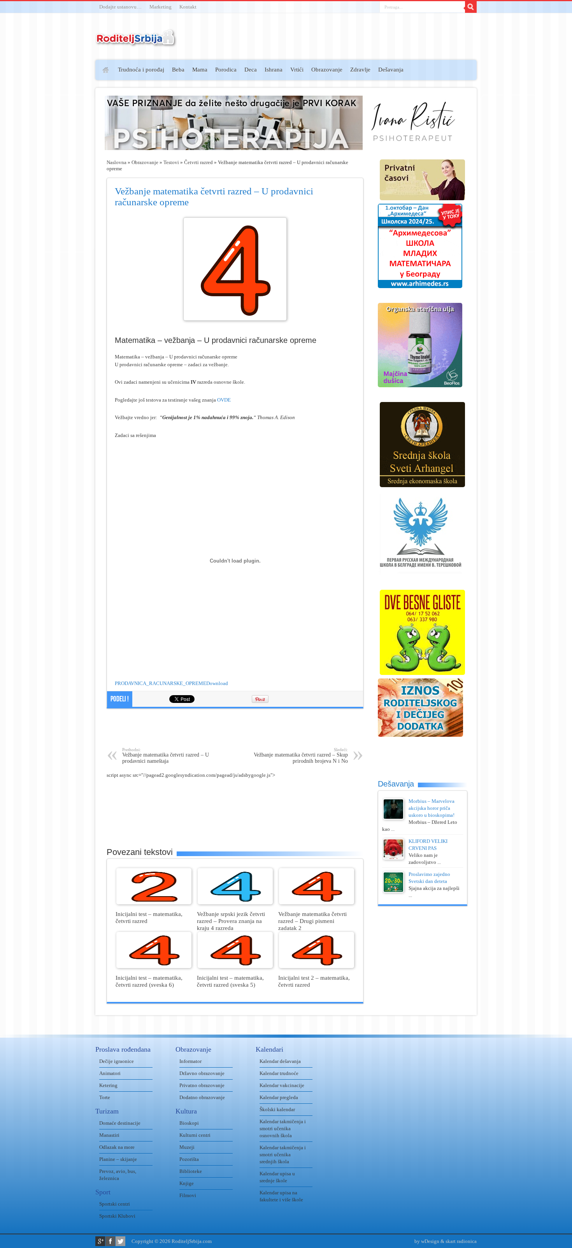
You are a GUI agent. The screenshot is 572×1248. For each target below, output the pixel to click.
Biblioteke (190, 1171)
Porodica (226, 69)
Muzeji (187, 1147)
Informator (190, 1061)
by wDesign (426, 1241)
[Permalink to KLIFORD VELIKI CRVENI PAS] (393, 858)
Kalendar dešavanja (280, 1061)
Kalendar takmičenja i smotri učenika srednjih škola (283, 1154)
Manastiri (109, 1135)
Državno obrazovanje (202, 1073)
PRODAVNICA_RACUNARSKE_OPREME (160, 683)
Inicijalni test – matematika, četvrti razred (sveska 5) (230, 981)
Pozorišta (189, 1159)
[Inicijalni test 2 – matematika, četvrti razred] (316, 966)
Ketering (108, 1085)
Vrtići (297, 69)
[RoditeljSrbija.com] (136, 42)
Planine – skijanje (118, 1159)
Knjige (186, 1183)
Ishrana (273, 69)
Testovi (171, 162)
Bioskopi (189, 1123)
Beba (178, 69)
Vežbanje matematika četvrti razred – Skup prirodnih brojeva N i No (301, 755)
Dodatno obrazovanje (202, 1097)
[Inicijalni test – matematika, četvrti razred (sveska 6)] (153, 966)
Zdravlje (360, 69)
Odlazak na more (117, 1147)
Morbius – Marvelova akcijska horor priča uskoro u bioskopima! (431, 808)
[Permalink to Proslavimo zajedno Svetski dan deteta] (393, 891)
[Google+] (100, 1241)
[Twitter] (120, 1241)
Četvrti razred (198, 162)
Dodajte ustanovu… (120, 7)
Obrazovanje (326, 69)
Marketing (160, 7)
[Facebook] (110, 1241)
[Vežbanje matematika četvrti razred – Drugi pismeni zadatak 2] (316, 902)
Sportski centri (114, 1204)
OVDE (224, 400)
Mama (199, 69)
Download (217, 683)
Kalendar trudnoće (279, 1073)
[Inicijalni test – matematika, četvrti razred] (153, 902)
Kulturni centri (195, 1135)
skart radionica (461, 1241)
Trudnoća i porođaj (141, 69)
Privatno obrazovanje (202, 1085)
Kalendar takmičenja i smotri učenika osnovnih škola (283, 1128)
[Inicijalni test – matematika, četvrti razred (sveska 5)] (235, 966)
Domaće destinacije (119, 1123)
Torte (104, 1097)
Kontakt (188, 7)
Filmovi (187, 1195)
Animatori (110, 1073)
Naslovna (116, 162)
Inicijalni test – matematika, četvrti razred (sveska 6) (149, 981)
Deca (250, 69)
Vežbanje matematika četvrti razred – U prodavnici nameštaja (165, 755)
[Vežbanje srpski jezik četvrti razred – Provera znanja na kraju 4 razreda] (235, 902)
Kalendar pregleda (279, 1097)
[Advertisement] (65, 173)
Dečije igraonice (116, 1061)
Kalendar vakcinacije (282, 1085)
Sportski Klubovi (117, 1216)
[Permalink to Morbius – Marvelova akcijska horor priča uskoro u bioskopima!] (393, 818)
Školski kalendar (277, 1109)
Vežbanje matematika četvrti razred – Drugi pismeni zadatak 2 (312, 921)
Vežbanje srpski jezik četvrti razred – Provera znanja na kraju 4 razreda (231, 921)
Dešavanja (391, 69)
